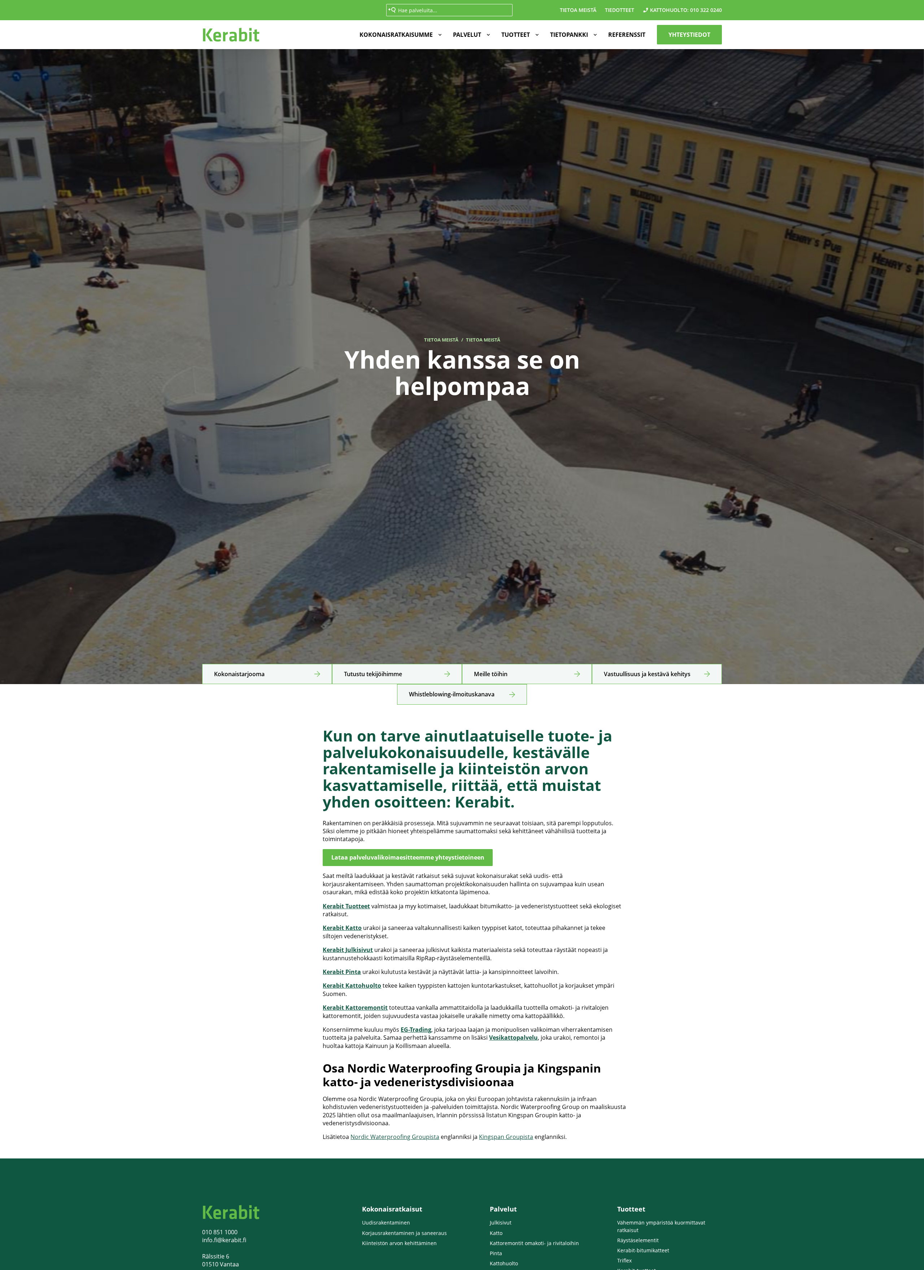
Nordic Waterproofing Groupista (394, 1137)
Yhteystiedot (689, 35)
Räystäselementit (638, 1240)
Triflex (624, 1260)
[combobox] (449, 10)
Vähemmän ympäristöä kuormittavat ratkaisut (661, 1226)
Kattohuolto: (669, 9)
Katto (496, 1233)
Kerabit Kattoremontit (355, 1008)
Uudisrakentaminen (386, 1222)
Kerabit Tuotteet (346, 906)
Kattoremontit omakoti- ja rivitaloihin (534, 1243)
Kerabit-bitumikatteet (643, 1250)
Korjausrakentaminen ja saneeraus (404, 1233)
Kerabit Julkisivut (348, 950)
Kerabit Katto (342, 928)
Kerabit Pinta (342, 972)
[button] (399, 34)
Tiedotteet (619, 9)
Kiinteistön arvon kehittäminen (399, 1243)
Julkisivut (500, 1222)
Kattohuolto (504, 1263)
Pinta (496, 1253)
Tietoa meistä (578, 9)
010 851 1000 (219, 1232)
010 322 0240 (706, 9)
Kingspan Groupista (506, 1137)
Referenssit (626, 35)
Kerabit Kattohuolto (352, 986)
